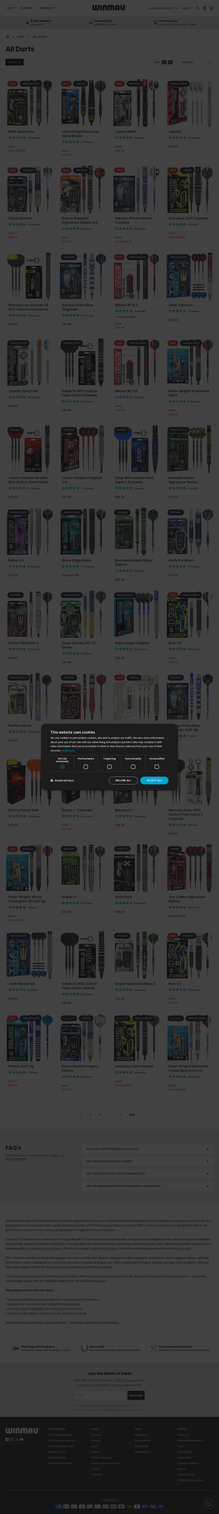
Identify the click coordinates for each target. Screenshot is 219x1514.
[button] (62, 780)
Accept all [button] (154, 780)
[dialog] (109, 757)
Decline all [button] (123, 780)
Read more (68, 750)
